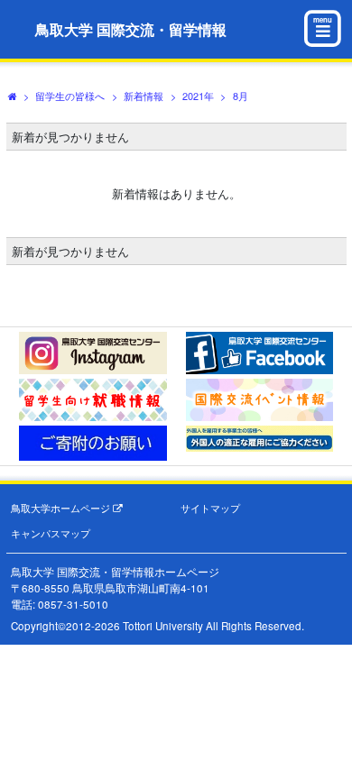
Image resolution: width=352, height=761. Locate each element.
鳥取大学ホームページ (62, 508)
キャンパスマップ (50, 533)
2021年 (198, 95)
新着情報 (143, 95)
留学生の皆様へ (70, 95)
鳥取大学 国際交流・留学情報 (131, 29)
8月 (240, 95)
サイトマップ (210, 508)
